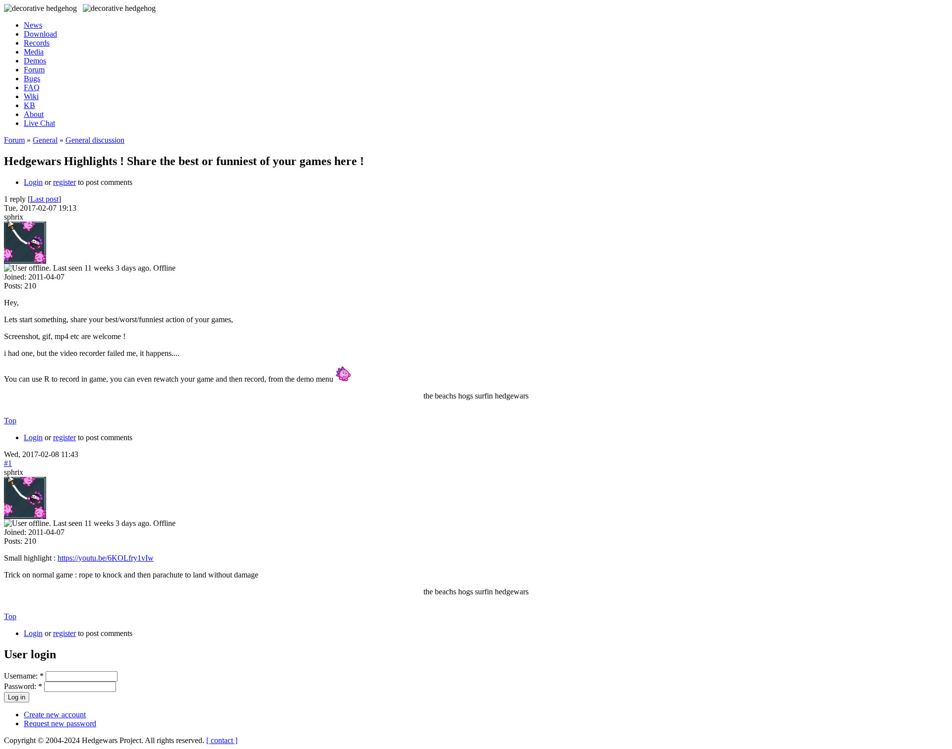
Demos (35, 61)
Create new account (55, 714)
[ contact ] (222, 740)
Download (40, 34)
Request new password (60, 723)
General (45, 140)
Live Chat (39, 123)
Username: (24, 676)
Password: (23, 686)
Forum (34, 69)
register (64, 182)
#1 (8, 463)
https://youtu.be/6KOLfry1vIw (106, 558)
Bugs (32, 78)
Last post (44, 199)
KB (29, 105)
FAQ (32, 87)
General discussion (94, 140)
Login (33, 182)
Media (34, 52)
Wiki (31, 96)
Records (37, 43)
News (33, 25)
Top (10, 420)
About (34, 114)
